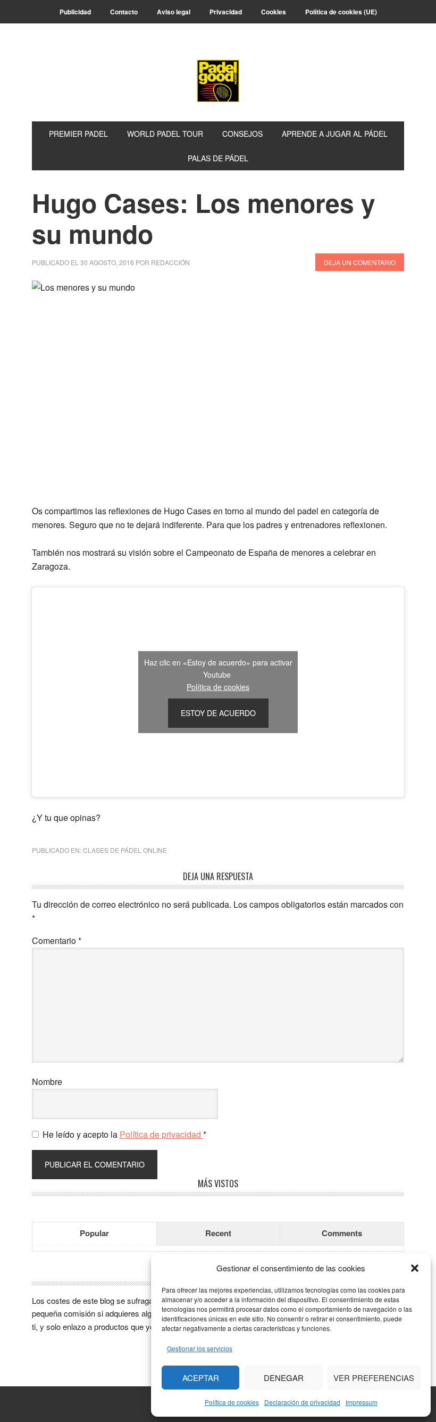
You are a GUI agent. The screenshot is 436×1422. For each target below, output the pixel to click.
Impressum (362, 1402)
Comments (342, 1233)
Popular (94, 1233)
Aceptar (200, 1377)
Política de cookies (232, 1402)
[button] (414, 1268)
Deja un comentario (360, 262)
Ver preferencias (373, 1377)
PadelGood (218, 81)
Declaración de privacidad (302, 1402)
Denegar (284, 1377)
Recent (218, 1233)
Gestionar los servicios (199, 1348)
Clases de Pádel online (125, 849)
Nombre (47, 1081)
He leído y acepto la (124, 1134)
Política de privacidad (161, 1134)
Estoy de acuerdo (218, 713)
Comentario (56, 940)
